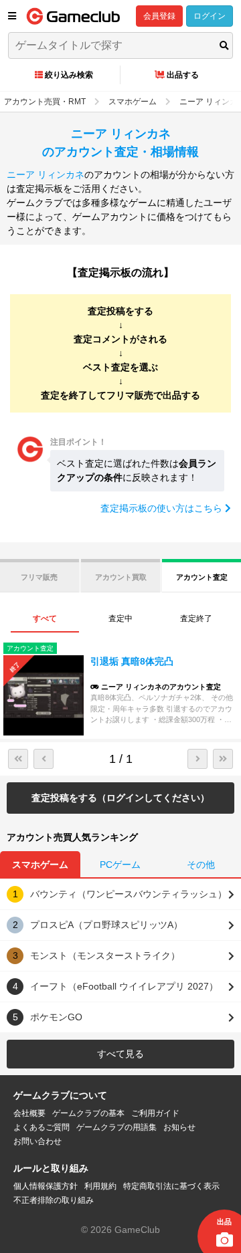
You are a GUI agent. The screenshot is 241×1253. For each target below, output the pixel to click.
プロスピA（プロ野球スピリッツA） (106, 924)
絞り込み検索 (69, 75)
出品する (183, 75)
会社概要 (29, 1113)
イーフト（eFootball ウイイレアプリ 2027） (124, 986)
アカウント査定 (202, 577)
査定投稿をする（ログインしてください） (120, 797)
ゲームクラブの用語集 (116, 1127)
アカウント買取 (121, 577)
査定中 (120, 618)
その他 (201, 864)
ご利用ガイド (155, 1113)
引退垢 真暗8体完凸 (131, 661)
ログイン (209, 16)
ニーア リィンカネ (45, 174)
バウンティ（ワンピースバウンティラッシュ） (128, 894)
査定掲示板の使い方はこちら (162, 508)
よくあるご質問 (41, 1127)
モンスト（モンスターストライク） (105, 955)
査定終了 (196, 618)
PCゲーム (120, 864)
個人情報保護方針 (45, 1186)
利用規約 (100, 1186)
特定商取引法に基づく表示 (171, 1186)
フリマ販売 (39, 577)
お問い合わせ (37, 1141)
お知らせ (179, 1127)
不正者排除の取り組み (53, 1200)
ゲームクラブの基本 (88, 1113)
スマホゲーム (40, 864)
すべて (45, 618)
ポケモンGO (56, 1017)
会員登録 (159, 16)
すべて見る (120, 1053)
